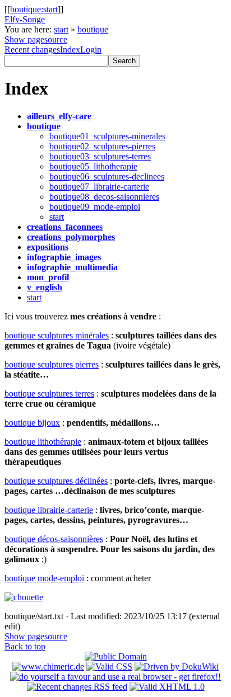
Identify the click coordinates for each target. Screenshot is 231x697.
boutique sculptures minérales (56, 335)
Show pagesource (35, 39)
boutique (92, 29)
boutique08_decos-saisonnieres (104, 196)
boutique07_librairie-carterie (99, 186)
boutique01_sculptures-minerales (107, 136)
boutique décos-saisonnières (53, 539)
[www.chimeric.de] (48, 666)
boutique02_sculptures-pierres (102, 146)
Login (90, 49)
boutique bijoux (32, 422)
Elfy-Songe (24, 19)
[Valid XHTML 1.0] (167, 686)
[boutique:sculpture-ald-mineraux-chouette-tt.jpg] (23, 597)
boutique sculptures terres (49, 393)
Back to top (24, 646)
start (61, 29)
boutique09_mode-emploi (94, 206)
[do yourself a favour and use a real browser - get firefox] (115, 676)
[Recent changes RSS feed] (77, 686)
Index (70, 49)
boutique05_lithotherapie (93, 166)
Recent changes (32, 49)
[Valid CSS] (109, 666)
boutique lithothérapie (42, 441)
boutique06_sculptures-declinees (106, 176)
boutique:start (34, 9)
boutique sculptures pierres (51, 364)
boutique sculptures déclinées (56, 481)
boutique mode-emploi (44, 578)
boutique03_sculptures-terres (100, 156)
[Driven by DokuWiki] (177, 666)
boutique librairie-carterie (48, 510)
